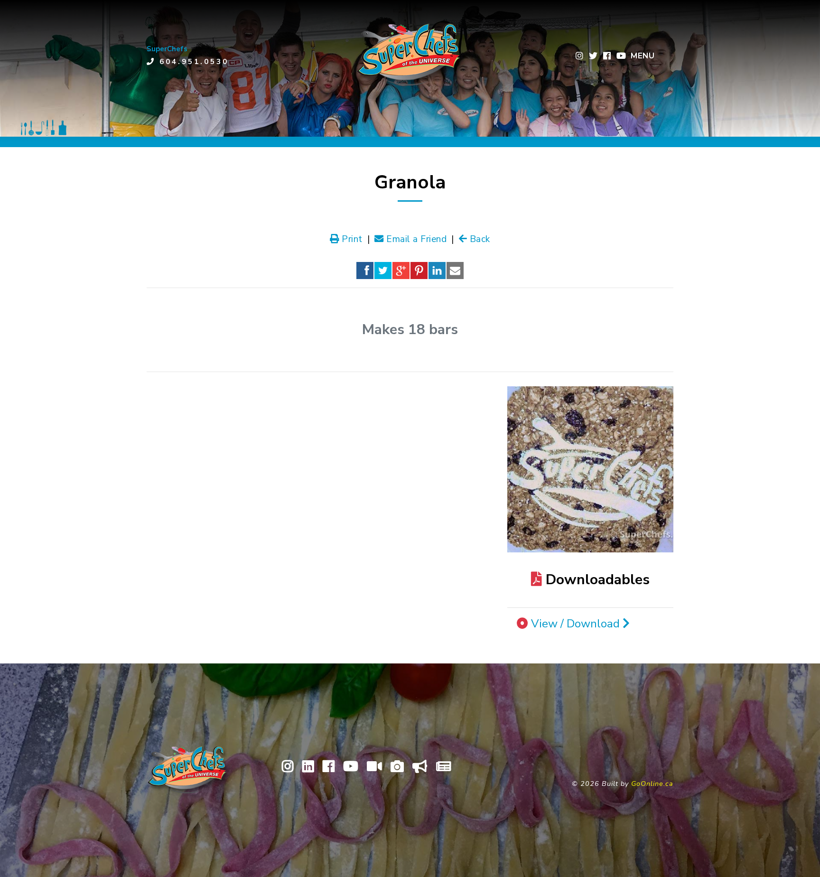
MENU (642, 55)
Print (351, 239)
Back (478, 239)
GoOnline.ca (652, 783)
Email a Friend (415, 239)
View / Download (577, 623)
